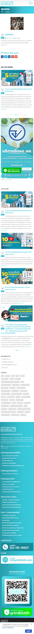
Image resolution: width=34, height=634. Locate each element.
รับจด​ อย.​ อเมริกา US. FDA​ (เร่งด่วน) (10, 474)
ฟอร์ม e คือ (12, 400)
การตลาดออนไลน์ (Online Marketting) (11, 530)
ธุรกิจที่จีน (18, 397)
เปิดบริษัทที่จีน (20, 412)
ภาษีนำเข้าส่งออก (19, 400)
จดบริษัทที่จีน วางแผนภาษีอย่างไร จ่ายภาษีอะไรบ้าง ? (17, 211)
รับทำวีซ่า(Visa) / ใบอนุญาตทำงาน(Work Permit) (13, 465)
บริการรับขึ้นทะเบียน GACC (8, 489)
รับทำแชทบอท (27, 403)
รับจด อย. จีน (20, 403)
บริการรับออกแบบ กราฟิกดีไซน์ (9, 533)
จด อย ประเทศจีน (10, 397)
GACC (17, 376)
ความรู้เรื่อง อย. (5, 359)
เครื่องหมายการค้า (12, 409)
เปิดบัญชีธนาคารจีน (15, 415)
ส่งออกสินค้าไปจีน (5, 406)
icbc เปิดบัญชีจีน (4, 379)
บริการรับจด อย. (4, 400)
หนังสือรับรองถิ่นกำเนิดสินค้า (16, 406)
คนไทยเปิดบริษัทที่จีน (5, 391)
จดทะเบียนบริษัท (23, 391)
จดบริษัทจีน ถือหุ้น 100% (17, 394)
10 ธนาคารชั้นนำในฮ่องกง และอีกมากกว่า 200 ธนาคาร (18, 90)
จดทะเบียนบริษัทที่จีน (5, 394)
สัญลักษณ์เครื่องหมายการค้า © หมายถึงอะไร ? (18, 315)
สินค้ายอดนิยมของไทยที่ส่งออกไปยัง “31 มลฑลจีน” (18, 245)
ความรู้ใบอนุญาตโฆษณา (7, 362)
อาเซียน (25, 406)
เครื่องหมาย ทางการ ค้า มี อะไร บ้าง (8, 412)
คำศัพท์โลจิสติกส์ (15, 391)
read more (3, 103)
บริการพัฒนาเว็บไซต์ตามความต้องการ (10, 525)
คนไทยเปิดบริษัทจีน (21, 388)
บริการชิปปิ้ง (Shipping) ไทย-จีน (9, 502)
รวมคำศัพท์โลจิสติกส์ (5, 403)
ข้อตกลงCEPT (12, 388)
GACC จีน (22, 376)
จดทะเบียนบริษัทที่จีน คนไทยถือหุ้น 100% (11, 482)
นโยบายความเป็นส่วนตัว (8, 628)
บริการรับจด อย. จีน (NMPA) (8, 484)
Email (16, 56)
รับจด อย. (14, 403)
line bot (11, 379)
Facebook (2, 56)
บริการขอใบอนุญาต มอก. (7, 460)
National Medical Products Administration (10, 382)
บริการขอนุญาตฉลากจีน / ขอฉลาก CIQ (10, 487)
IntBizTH (10, 38)
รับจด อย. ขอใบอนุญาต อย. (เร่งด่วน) (10, 455)
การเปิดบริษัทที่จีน (15, 385)
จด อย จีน (3, 397)
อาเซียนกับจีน (4, 409)
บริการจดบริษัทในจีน (26, 397)
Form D (13, 376)
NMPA (22, 382)
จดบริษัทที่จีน (26, 394)
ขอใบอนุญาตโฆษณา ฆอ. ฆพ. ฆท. (9, 458)
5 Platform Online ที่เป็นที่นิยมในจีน (17, 279)
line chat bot (17, 379)
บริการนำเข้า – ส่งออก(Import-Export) (10, 500)
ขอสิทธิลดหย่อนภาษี (25, 385)
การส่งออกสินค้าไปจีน (5, 385)
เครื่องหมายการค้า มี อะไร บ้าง (24, 409)
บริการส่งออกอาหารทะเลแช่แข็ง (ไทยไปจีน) (11, 505)
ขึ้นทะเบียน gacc (4, 388)
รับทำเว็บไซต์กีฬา (6, 520)
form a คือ (7, 376)
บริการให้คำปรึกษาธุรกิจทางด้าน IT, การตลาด (12, 535)
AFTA (2, 376)
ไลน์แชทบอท (23, 415)
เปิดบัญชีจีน (27, 412)
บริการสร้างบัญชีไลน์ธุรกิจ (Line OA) (10, 518)
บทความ (3, 367)
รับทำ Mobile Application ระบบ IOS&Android (13, 528)
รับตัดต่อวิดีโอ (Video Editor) (9, 515)
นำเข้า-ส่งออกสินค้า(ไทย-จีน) (8, 365)
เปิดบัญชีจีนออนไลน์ (5, 415)
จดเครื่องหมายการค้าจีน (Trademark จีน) (11, 492)
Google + (12, 56)
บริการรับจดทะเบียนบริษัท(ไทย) (9, 463)
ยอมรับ (28, 631)
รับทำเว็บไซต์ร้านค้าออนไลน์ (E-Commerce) (11, 523)
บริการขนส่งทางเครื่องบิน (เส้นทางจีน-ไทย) (11, 507)
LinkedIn (9, 56)
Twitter (5, 56)
